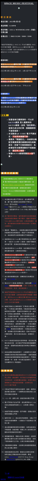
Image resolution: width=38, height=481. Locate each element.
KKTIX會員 (11, 279)
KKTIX (3, 479)
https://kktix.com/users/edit (14, 185)
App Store (22, 204)
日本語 (21, 477)
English (16, 477)
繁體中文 (11, 477)
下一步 (7, 473)
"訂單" (8, 329)
